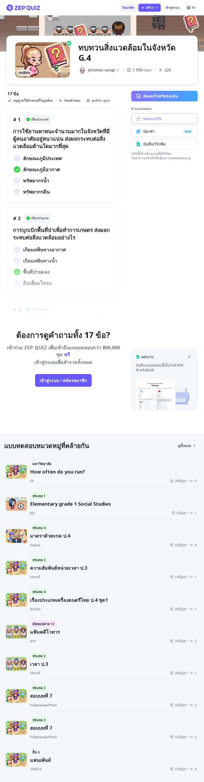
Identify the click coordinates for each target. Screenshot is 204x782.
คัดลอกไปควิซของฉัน (160, 95)
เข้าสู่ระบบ (172, 7)
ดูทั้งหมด (184, 445)
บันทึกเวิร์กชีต (154, 144)
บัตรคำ (167, 131)
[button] (164, 379)
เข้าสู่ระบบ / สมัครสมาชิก (63, 380)
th (193, 7)
